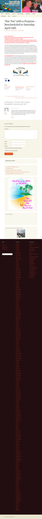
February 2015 (18, 471)
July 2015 (17, 463)
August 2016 (18, 441)
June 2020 (17, 363)
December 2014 (18, 474)
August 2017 (18, 420)
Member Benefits (32, 258)
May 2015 (17, 466)
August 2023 (18, 299)
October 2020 (18, 356)
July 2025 (17, 260)
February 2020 (18, 370)
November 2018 (18, 395)
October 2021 (18, 336)
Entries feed (4, 245)
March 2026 (17, 250)
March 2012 (17, 510)
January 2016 (18, 452)
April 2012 (17, 508)
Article (30, 245)
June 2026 (17, 245)
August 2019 (18, 380)
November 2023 (18, 294)
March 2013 (17, 490)
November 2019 (18, 375)
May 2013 (17, 486)
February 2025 (18, 269)
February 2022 (18, 329)
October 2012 (18, 498)
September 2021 (18, 338)
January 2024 (18, 291)
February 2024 (18, 289)
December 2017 (18, 414)
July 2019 (17, 382)
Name (5, 141)
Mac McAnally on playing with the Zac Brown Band (14, 170)
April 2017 (17, 427)
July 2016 (17, 442)
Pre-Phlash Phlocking (32, 273)
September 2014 (18, 478)
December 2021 (18, 333)
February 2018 (18, 410)
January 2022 (18, 331)
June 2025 (17, 262)
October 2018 (18, 397)
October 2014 (18, 476)
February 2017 (18, 431)
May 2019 (17, 385)
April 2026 (17, 248)
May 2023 (17, 304)
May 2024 (17, 284)
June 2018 (17, 404)
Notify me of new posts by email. (11, 150)
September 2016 (18, 439)
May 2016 (17, 446)
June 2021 (17, 343)
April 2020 (17, 366)
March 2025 (17, 267)
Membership (28, 13)
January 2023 (18, 311)
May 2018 (17, 405)
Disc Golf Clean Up (7, 86)
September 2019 (18, 378)
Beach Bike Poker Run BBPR (33, 247)
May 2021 (17, 345)
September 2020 (18, 358)
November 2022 (18, 314)
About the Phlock (20, 13)
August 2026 (18, 243)
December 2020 (18, 353)
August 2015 (18, 461)
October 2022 (18, 316)
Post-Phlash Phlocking (33, 268)
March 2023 (17, 307)
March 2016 (17, 449)
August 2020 (18, 360)
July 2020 (17, 361)
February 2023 (18, 309)
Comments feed (4, 247)
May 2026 (17, 247)
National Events (31, 260)
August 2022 (18, 319)
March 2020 (17, 368)
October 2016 (18, 437)
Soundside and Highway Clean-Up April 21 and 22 (26, 98)
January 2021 (18, 351)
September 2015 (18, 459)
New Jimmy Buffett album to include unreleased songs (14, 173)
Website (6, 146)
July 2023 (17, 301)
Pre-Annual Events (32, 272)
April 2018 (17, 407)
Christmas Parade (32, 250)
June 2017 (17, 424)
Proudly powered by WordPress (9, 516)
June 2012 (17, 505)
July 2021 (17, 341)
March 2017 (17, 429)
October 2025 (18, 257)
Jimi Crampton (21, 30)
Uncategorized (14, 30)
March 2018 (17, 409)
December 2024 (18, 272)
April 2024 (17, 286)
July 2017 (17, 422)
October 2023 (18, 296)
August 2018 (18, 400)
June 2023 (17, 302)
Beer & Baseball (32, 248)
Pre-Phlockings (31, 275)
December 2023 (18, 292)
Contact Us (14, 16)
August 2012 (18, 501)
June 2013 (17, 484)
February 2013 (18, 491)
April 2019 (17, 387)
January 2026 (18, 254)
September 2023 (18, 297)
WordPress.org (4, 248)
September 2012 (18, 500)
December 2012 (18, 495)
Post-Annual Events (32, 266)
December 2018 (18, 393)
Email (5, 143)
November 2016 (18, 436)
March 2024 (17, 287)
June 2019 (17, 383)
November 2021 (18, 334)
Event (30, 252)
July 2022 (17, 321)
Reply (13, 117)
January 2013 (18, 493)
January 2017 (18, 432)
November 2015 (18, 456)
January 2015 (18, 473)
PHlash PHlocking (32, 263)
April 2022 (17, 326)
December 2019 (18, 373)
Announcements (32, 243)
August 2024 (18, 279)
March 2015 (17, 469)
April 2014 (17, 483)
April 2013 (17, 488)
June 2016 (17, 444)
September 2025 (18, 259)
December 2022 (18, 313)
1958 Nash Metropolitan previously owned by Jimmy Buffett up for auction (18, 171)
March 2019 (17, 388)
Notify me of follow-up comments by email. (13, 148)
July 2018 (17, 402)
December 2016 (18, 434)
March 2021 (17, 348)
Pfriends (33, 13)
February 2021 (18, 350)
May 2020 (17, 365)
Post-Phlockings (32, 270)
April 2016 (17, 447)
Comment (6, 128)
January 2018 (18, 412)
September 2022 (18, 318)
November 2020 (18, 355)
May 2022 (17, 324)
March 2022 (17, 328)
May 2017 (17, 425)
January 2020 (18, 372)
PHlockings (31, 265)
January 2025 (18, 270)
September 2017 (18, 419)
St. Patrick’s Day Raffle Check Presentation (14, 96)
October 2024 (18, 275)
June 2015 (17, 464)
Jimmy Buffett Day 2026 (9, 168)
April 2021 (17, 346)
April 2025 (17, 265)
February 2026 (18, 252)
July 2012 (17, 503)
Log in (3, 243)
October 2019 (18, 377)
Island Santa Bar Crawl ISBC (33, 256)
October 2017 (18, 417)
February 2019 (18, 390)
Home (2, 13)
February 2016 (18, 451)
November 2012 (18, 496)
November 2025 (18, 255)
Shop (9, 16)
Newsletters (7, 13)
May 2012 (17, 506)
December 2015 (18, 454)
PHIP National (3, 16)
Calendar (13, 13)
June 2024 (17, 282)
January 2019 (18, 392)
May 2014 (17, 481)
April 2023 (17, 306)
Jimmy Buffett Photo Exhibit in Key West (12, 166)
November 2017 (18, 415)
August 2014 (18, 479)
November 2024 (18, 274)
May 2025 (17, 264)
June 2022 (17, 323)
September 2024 (18, 277)
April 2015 (17, 468)
